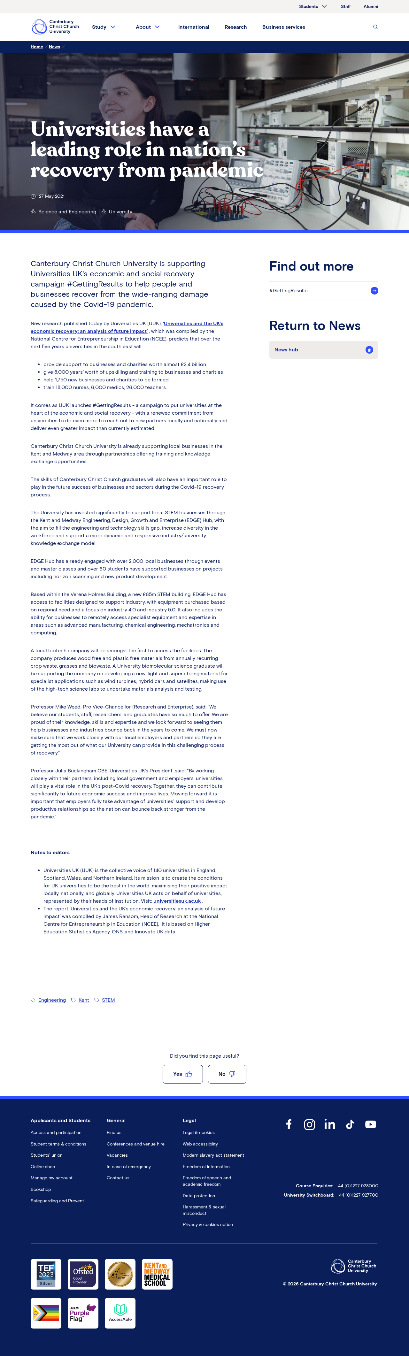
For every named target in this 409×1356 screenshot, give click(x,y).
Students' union (47, 1155)
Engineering (52, 1000)
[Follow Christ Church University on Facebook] (289, 1130)
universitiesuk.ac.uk (177, 901)
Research (236, 27)
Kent (84, 1000)
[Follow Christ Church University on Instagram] (309, 1130)
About (143, 27)
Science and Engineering (67, 212)
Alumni (371, 6)
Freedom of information (206, 1166)
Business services (283, 27)
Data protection (199, 1196)
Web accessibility (200, 1144)
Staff (346, 6)
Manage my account (52, 1178)
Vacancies (117, 1155)
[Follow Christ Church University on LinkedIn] (329, 1130)
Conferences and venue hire (136, 1144)
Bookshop (41, 1189)
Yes (177, 1074)
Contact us (118, 1178)
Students (308, 6)
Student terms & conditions (58, 1144)
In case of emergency (129, 1166)
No (222, 1074)
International (193, 27)
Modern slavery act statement (213, 1155)
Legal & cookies (199, 1132)
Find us (114, 1132)
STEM (108, 1000)
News (54, 47)
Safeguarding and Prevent (57, 1201)
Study (99, 27)
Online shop (43, 1166)
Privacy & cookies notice (208, 1224)
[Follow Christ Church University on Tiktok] (350, 1130)
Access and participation (56, 1132)
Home (37, 47)
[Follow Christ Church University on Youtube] (370, 1130)
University (120, 212)
